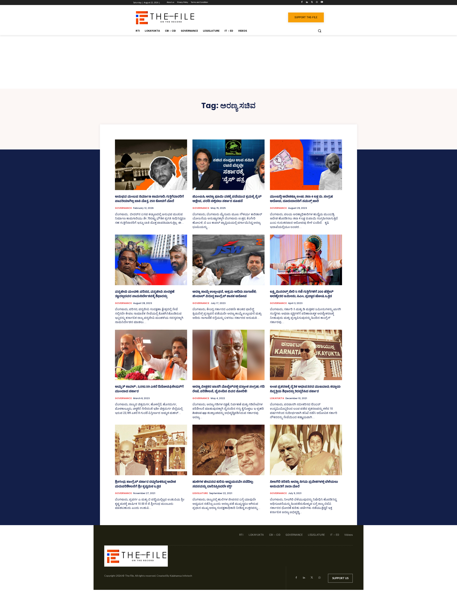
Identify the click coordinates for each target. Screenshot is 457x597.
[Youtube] (322, 3)
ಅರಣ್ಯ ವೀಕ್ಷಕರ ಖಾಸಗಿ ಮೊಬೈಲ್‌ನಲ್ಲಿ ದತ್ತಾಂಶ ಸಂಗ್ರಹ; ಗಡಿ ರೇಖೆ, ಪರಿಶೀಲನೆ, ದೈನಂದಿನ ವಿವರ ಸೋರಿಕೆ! (228, 389)
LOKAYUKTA (277, 398)
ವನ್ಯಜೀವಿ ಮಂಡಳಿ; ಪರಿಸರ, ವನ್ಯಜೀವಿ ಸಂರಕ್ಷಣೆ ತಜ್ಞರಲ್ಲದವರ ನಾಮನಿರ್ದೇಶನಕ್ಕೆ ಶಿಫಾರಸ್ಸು (144, 294)
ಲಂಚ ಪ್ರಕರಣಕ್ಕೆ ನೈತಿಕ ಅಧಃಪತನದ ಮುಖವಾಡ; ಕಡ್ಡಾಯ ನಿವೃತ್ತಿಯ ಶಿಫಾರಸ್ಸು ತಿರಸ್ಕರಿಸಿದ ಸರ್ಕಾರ (305, 389)
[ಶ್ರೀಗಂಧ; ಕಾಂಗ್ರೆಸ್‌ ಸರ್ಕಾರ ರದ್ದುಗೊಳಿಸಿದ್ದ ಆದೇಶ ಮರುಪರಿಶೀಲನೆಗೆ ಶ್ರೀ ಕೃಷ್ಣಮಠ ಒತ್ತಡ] (151, 450)
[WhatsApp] (317, 3)
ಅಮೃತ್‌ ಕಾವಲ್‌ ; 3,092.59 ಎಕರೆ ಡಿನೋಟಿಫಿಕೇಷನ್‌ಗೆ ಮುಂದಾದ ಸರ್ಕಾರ (149, 389)
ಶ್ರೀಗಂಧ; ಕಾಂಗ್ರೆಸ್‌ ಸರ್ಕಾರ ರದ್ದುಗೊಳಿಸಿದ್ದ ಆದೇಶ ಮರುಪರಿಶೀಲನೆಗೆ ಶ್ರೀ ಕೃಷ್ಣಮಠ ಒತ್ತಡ (145, 485)
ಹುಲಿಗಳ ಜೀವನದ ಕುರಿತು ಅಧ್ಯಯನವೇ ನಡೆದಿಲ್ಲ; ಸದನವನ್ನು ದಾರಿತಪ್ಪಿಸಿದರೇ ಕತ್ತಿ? (222, 485)
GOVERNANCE (123, 208)
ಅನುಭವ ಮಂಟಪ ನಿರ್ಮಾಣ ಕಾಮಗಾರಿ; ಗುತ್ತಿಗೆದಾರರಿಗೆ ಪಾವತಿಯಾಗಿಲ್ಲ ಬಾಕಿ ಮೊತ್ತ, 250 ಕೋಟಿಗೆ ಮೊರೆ (149, 199)
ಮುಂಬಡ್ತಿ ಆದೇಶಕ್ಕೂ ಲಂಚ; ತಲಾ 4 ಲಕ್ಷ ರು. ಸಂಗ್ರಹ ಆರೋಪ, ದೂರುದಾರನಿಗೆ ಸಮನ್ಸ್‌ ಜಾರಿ (301, 199)
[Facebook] (302, 3)
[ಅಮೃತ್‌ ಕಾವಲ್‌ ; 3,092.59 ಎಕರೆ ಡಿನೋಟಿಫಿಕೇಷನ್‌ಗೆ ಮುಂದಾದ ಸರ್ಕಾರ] (151, 355)
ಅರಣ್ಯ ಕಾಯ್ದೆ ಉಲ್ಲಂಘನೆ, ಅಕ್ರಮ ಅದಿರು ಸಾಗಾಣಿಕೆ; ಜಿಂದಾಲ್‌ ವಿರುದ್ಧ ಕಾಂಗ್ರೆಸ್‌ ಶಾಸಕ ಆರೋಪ (224, 294)
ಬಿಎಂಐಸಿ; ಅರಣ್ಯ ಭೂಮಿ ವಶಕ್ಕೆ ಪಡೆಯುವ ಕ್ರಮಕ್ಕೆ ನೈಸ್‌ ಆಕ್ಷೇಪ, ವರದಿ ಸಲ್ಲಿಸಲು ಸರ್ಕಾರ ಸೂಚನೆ (227, 199)
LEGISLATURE (200, 493)
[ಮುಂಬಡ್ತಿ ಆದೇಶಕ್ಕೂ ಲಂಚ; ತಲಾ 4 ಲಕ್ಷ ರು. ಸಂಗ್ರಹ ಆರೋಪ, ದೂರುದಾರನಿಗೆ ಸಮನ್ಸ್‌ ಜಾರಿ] (306, 164)
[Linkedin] (307, 3)
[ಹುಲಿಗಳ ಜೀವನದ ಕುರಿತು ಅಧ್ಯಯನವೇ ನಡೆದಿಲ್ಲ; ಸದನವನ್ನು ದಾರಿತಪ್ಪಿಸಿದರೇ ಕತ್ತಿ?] (228, 450)
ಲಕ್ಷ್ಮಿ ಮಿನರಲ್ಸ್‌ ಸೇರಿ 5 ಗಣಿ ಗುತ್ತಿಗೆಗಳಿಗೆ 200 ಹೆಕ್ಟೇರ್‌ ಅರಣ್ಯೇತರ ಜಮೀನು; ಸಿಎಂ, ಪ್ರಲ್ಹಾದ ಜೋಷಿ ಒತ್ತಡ (301, 294)
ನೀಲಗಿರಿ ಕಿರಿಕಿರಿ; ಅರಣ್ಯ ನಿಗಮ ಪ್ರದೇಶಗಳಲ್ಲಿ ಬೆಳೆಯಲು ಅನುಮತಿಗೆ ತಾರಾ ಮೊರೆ (304, 485)
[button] (319, 30)
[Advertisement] (228, 62)
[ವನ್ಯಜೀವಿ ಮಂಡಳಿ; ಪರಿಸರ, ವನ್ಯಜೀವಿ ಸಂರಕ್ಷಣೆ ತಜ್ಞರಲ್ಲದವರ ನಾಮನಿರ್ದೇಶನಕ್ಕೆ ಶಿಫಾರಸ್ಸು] (151, 260)
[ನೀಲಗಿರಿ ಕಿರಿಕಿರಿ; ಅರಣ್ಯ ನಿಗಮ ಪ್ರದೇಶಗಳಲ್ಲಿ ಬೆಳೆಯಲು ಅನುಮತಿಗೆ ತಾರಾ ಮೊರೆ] (306, 450)
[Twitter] (312, 3)
